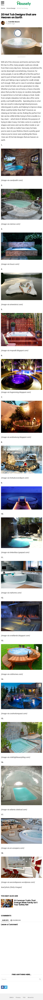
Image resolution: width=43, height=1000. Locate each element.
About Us (31, 997)
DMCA (12, 997)
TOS (24, 997)
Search (40, 979)
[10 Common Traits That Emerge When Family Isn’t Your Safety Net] (7, 903)
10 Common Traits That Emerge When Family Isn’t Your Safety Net (26, 902)
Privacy (18, 997)
